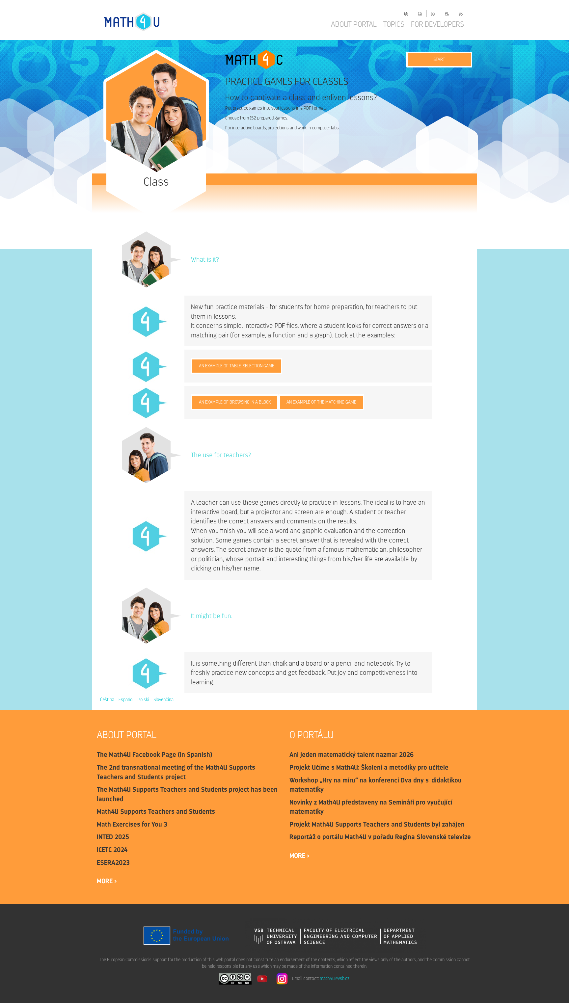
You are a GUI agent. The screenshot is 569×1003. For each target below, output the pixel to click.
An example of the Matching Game (321, 402)
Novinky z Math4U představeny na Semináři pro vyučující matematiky (370, 807)
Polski (143, 699)
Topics (393, 24)
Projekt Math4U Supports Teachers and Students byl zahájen (377, 824)
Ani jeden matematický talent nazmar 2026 (351, 754)
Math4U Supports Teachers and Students (156, 811)
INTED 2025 (113, 837)
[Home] (138, 21)
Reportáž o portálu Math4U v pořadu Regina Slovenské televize (380, 837)
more (105, 881)
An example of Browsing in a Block (235, 402)
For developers (437, 24)
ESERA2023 (113, 862)
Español (126, 699)
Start (439, 59)
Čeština (107, 699)
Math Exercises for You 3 (132, 824)
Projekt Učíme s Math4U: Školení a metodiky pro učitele (368, 767)
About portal (354, 24)
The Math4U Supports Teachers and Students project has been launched (187, 794)
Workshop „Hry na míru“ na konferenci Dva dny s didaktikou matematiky (375, 785)
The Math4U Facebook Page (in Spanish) (154, 754)
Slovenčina (163, 699)
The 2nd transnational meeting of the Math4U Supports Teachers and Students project (176, 772)
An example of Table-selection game (236, 366)
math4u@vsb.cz (334, 978)
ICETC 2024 (112, 850)
